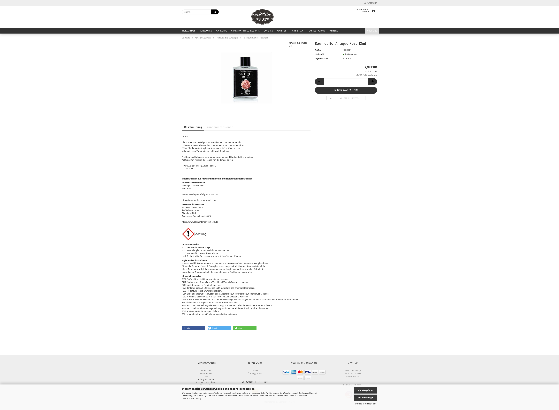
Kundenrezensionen (220, 127)
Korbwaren (206, 30)
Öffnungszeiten (255, 373)
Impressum (206, 370)
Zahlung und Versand (206, 379)
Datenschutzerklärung (191, 398)
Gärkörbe (221, 30)
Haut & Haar (297, 30)
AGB (206, 376)
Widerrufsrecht (206, 373)
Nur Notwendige (365, 397)
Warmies (281, 30)
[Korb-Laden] (262, 17)
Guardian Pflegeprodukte (245, 30)
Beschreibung (193, 127)
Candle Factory (317, 30)
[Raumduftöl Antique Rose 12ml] (246, 78)
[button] (319, 81)
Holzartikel (188, 30)
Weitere (333, 30)
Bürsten (268, 30)
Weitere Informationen (365, 404)
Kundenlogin (371, 3)
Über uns (372, 30)
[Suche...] (215, 11)
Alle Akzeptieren (365, 390)
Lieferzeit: (319, 54)
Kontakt (255, 370)
